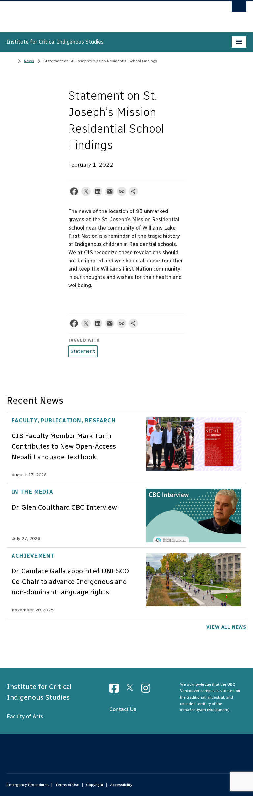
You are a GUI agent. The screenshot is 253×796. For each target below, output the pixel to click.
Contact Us (122, 709)
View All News (226, 627)
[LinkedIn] (98, 193)
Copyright (94, 785)
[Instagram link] (148, 690)
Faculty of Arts (25, 716)
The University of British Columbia (109, 13)
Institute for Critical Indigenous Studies (55, 42)
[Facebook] (74, 193)
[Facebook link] (116, 690)
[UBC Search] (239, 8)
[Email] (110, 193)
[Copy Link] (121, 193)
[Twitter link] (132, 690)
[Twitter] (86, 193)
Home (10, 60)
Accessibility (121, 785)
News (29, 61)
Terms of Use (67, 785)
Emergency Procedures (28, 785)
